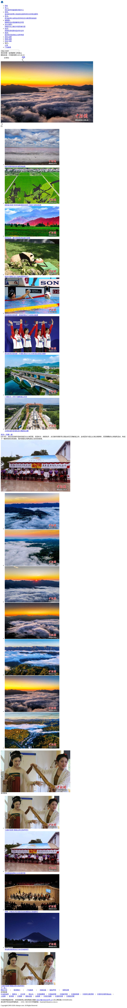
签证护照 (20, 22)
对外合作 (20, 30)
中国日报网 (47, 996)
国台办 (31, 994)
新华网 (11, 996)
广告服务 (8, 47)
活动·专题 (8, 41)
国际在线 (28, 996)
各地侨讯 (8, 14)
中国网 (19, 996)
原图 (23, 57)
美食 (20, 26)
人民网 (3, 996)
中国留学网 (64, 994)
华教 (6, 26)
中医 (17, 26)
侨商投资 (8, 30)
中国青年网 (59, 996)
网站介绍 (4, 990)
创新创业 (14, 30)
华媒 (12, 10)
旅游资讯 (8, 35)
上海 (6, 45)
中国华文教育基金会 (104, 994)
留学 (9, 10)
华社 (6, 10)
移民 (15, 10)
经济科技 (20, 18)
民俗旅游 (33, 18)
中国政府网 (52, 994)
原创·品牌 (8, 37)
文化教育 (27, 18)
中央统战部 (5, 994)
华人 (6, 8)
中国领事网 (41, 994)
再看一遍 (9, 434)
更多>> (3, 434)
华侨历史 (27, 14)
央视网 (37, 996)
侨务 (6, 12)
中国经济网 (70, 996)
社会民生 (14, 18)
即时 (6, 6)
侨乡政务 (8, 18)
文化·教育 (8, 24)
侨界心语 (14, 14)
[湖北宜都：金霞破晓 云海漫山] (32, 529)
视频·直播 (8, 39)
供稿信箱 (43, 990)
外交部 (22, 994)
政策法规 (20, 14)
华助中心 (20, 10)
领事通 (7, 20)
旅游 (6, 33)
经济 (6, 28)
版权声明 (53, 990)
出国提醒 (14, 22)
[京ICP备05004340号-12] (44, 1000)
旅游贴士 (14, 35)
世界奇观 (20, 35)
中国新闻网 (75, 994)
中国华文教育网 (88, 994)
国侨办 (14, 994)
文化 (9, 26)
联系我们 (17, 990)
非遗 (23, 26)
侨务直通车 (34, 14)
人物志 (13, 26)
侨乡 (6, 16)
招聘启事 (66, 990)
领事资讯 (8, 22)
